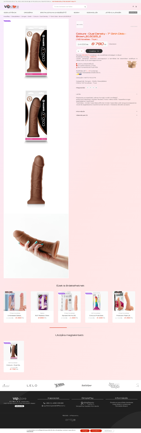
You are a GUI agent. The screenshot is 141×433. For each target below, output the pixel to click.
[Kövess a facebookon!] (10, 401)
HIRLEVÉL (19, 406)
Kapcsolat (53, 398)
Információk (80, 111)
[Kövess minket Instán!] (12, 401)
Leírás (78, 94)
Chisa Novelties (15, 313)
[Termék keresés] (85, 6)
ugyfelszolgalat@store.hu (54, 405)
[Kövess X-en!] (15, 401)
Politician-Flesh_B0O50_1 (126, 315)
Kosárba (92, 51)
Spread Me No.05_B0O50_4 (73, 315)
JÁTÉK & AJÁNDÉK (113, 12)
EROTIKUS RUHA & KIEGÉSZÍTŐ (53, 12)
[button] (13, 322)
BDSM (76, 12)
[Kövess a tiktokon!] (17, 401)
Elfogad (84, 430)
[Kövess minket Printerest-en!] (13, 401)
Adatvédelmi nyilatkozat (121, 404)
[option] (16, 385)
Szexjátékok (15, 16)
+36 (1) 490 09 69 (54, 403)
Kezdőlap (7, 16)
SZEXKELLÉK (92, 12)
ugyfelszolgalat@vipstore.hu (40, 1)
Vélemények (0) (82, 115)
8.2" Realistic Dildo (42, 315)
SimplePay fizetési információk (87, 406)
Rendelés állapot (121, 406)
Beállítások (108, 430)
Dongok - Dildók (26, 16)
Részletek (30, 431)
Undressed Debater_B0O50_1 (19, 315)
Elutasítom (96, 430)
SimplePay (87, 398)
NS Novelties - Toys (89, 83)
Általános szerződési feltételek (121, 402)
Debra (42, 313)
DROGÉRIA (28, 12)
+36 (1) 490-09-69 (23, 1)
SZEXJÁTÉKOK (10, 12)
